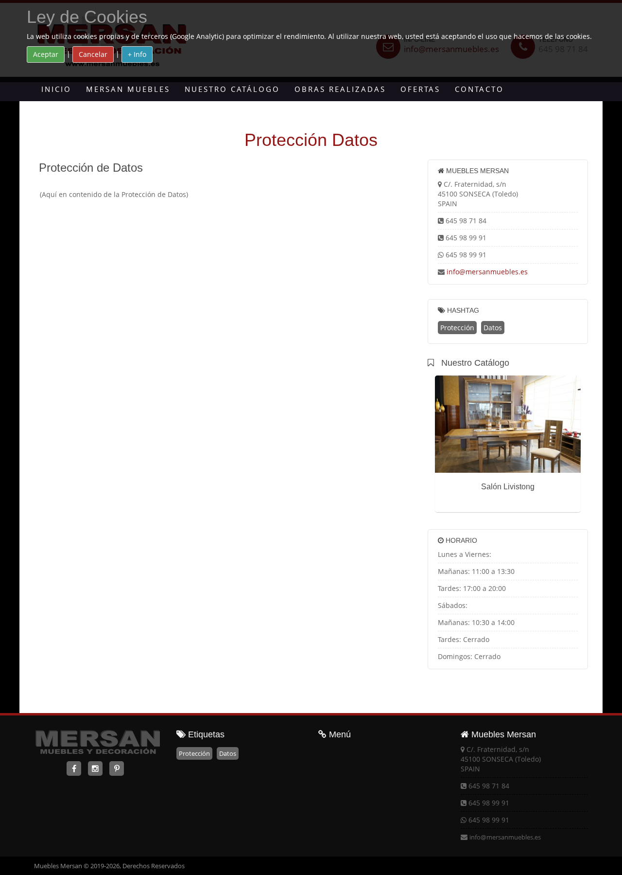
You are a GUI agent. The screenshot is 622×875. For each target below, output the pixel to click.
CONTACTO (479, 89)
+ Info (137, 54)
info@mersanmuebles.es (487, 271)
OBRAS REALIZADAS (340, 89)
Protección (457, 327)
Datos (493, 327)
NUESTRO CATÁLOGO (232, 89)
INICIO (56, 89)
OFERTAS (420, 89)
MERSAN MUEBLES (128, 89)
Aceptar (45, 54)
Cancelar (93, 54)
